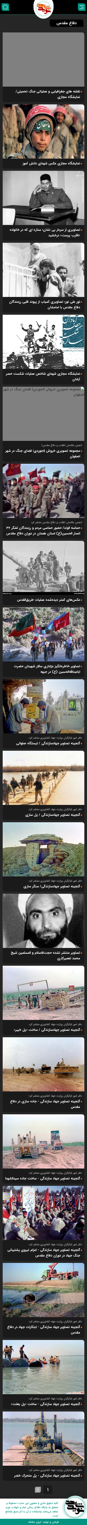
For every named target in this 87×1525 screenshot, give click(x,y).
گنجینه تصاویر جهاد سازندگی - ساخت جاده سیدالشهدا (42, 1178)
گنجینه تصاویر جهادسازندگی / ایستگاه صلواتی (48, 743)
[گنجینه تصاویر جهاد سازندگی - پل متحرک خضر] (43, 1439)
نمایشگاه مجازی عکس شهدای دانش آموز (51, 163)
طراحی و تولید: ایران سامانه (43, 1522)
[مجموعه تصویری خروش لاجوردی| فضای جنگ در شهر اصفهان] (43, 414)
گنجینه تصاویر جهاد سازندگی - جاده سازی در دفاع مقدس (45, 1104)
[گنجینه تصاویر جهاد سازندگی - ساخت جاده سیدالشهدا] (43, 1141)
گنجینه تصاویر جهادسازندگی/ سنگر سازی (51, 886)
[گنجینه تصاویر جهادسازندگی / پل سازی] (43, 778)
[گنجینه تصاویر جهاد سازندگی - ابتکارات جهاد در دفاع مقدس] (43, 1290)
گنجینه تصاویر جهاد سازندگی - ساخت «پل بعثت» (45, 1404)
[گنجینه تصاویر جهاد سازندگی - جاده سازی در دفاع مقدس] (43, 1064)
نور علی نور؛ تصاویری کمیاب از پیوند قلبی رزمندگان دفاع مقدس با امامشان (44, 304)
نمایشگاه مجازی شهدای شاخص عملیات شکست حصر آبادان (43, 376)
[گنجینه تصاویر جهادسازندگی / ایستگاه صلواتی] (43, 706)
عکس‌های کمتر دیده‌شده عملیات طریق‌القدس (48, 600)
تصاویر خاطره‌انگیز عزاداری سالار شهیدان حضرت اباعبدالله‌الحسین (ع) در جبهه (47, 669)
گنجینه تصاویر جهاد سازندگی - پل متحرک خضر (47, 1475)
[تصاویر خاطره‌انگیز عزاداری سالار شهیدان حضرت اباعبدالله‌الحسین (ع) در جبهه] (43, 634)
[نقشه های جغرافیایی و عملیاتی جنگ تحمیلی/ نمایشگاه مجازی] (43, 59)
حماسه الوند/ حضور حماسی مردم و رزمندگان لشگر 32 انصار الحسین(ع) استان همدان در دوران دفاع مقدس (43, 530)
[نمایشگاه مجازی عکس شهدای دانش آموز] (43, 131)
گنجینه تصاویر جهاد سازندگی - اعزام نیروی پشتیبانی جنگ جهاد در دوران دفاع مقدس (43, 1252)
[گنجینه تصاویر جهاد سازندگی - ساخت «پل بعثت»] (43, 1367)
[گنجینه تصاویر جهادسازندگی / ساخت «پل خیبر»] (43, 993)
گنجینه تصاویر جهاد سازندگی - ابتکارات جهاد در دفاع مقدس (43, 1329)
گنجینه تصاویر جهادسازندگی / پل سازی (52, 815)
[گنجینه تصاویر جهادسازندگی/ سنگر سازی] (43, 849)
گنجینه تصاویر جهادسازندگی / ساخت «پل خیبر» (47, 1030)
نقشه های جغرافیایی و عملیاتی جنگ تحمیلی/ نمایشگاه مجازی (48, 94)
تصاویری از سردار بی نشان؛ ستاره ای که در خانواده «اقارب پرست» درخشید (45, 232)
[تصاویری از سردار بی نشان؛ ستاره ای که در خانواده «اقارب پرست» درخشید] (43, 198)
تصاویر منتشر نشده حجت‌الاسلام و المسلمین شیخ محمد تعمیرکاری (45, 955)
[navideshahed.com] (74, 1507)
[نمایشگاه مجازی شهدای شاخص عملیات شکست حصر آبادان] (43, 342)
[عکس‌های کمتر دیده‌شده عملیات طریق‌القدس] (43, 568)
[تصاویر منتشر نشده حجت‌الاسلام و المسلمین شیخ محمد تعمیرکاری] (43, 921)
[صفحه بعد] (38, 1490)
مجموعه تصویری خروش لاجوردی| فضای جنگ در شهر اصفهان (42, 453)
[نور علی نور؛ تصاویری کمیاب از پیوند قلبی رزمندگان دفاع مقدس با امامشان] (43, 270)
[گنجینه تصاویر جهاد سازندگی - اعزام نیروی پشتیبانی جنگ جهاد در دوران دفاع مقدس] (43, 1213)
